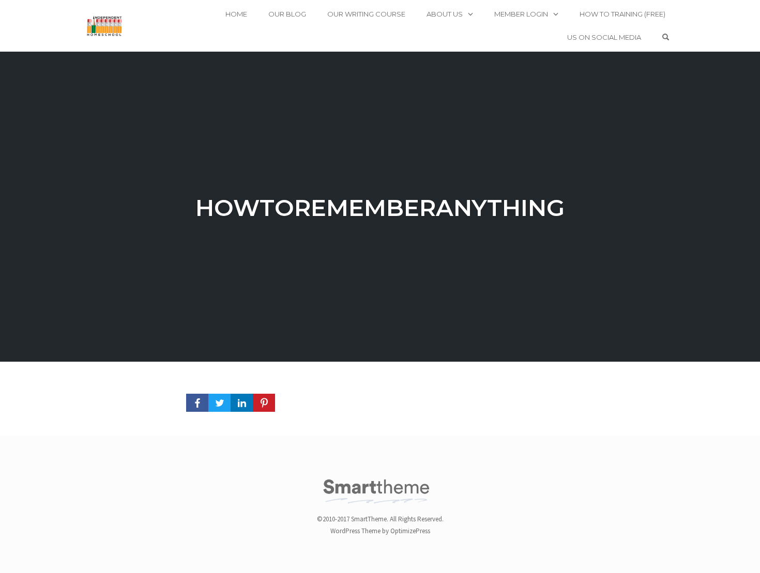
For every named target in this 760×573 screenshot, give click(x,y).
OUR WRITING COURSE (366, 14)
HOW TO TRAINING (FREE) (622, 14)
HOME (236, 14)
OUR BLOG (287, 14)
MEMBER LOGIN (521, 14)
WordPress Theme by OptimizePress (380, 530)
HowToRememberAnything (380, 207)
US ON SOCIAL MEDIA (604, 37)
